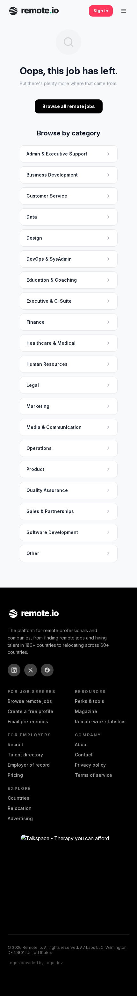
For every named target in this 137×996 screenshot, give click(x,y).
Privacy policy (90, 765)
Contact (83, 754)
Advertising (20, 818)
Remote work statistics (100, 721)
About (81, 744)
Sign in (100, 10)
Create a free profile (30, 711)
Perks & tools (89, 701)
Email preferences (28, 721)
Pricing (15, 775)
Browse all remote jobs (68, 106)
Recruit (15, 744)
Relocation (20, 808)
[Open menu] (123, 11)
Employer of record (29, 765)
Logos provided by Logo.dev (35, 962)
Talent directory (25, 754)
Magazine (86, 711)
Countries (18, 798)
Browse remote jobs (30, 701)
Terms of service (93, 775)
